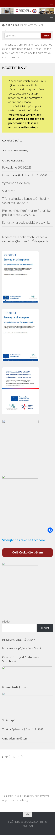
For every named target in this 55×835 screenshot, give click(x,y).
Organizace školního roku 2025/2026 (26, 175)
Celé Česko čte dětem (27, 552)
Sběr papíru (9, 720)
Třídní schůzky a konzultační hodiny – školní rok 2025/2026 (26, 201)
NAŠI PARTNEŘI (14, 757)
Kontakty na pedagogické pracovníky (26, 223)
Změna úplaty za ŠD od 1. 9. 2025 (22, 729)
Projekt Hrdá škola (14, 687)
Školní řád (8, 191)
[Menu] (51, 3)
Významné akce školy (16, 183)
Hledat (6, 621)
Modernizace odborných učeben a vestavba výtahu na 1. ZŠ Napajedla (25, 239)
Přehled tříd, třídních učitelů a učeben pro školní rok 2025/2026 (27, 213)
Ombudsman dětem (15, 738)
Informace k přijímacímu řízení (21, 648)
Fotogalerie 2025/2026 (17, 167)
